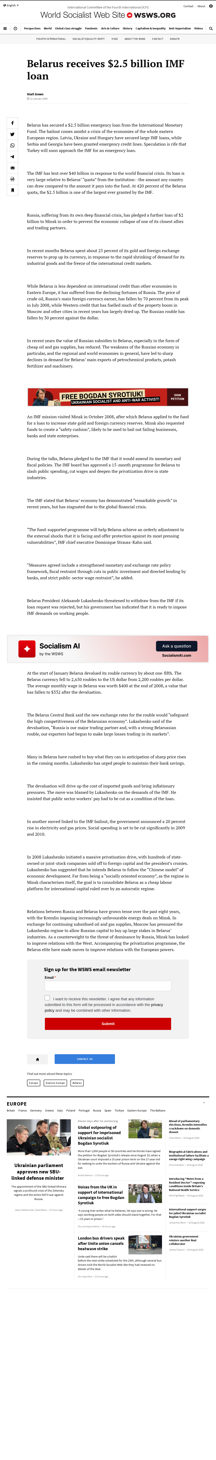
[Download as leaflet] (12, 179)
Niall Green (35, 94)
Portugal (84, 1110)
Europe (33, 1082)
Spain (107, 1110)
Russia (97, 1110)
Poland (70, 1110)
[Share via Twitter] (12, 134)
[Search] (211, 30)
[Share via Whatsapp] (12, 145)
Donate (175, 38)
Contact (188, 6)
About (201, 6)
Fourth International (51, 38)
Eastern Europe (55, 1082)
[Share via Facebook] (12, 123)
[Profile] (211, 7)
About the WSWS (135, 38)
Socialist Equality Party (89, 38)
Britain (11, 1110)
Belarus (77, 1082)
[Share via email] (12, 167)
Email (49, 977)
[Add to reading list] (12, 190)
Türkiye (119, 1110)
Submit (108, 1024)
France (22, 1110)
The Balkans (157, 1110)
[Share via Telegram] (12, 156)
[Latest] (15, 30)
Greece (49, 1110)
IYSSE (115, 38)
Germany (36, 1110)
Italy (60, 1110)
